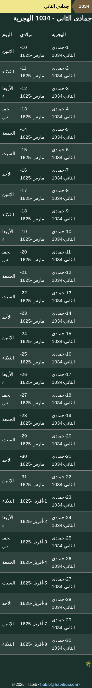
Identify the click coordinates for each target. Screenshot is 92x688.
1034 (84, 6)
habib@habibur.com (59, 684)
